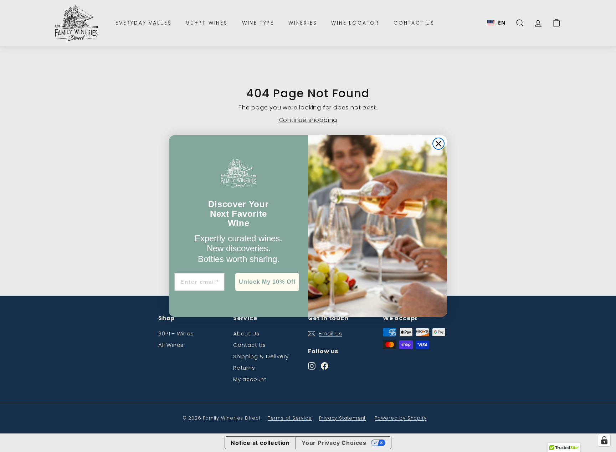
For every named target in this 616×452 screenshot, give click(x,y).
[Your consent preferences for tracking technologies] (604, 440)
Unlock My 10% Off (267, 282)
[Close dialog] (438, 143)
